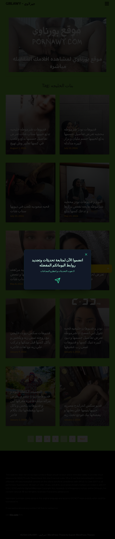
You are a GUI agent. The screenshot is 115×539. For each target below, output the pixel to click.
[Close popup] (86, 255)
